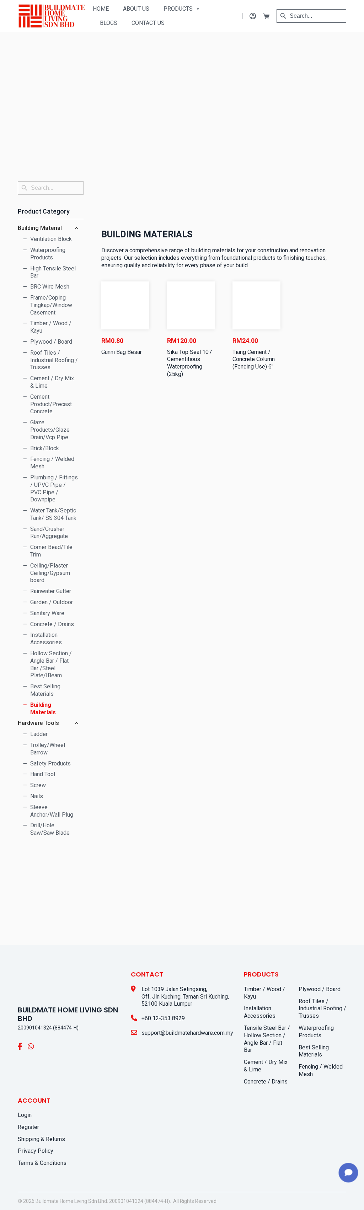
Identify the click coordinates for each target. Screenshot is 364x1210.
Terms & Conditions (42, 1163)
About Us (136, 8)
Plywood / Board (320, 989)
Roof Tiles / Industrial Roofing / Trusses (322, 1009)
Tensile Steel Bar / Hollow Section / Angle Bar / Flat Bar (267, 1039)
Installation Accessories (259, 1012)
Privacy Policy (35, 1150)
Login (25, 1115)
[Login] (249, 16)
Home (101, 8)
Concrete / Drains (266, 1081)
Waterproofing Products (316, 1032)
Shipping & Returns (41, 1139)
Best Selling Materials (314, 1051)
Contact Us (148, 23)
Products (178, 8)
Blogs (108, 23)
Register (28, 1127)
